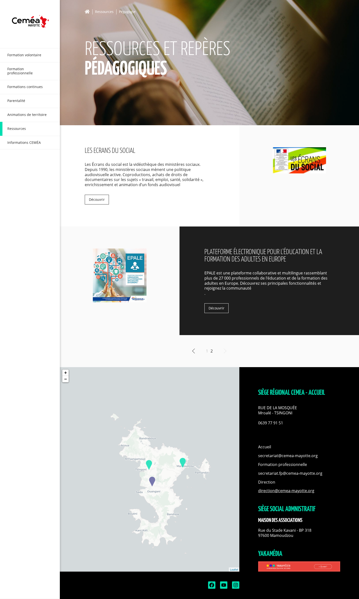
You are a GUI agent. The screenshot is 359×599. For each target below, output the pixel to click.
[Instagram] (235, 587)
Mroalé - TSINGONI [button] (275, 413)
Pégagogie (127, 12)
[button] (299, 417)
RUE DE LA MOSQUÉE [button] (278, 407)
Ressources (104, 12)
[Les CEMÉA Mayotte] (30, 24)
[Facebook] (211, 587)
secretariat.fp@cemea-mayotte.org (290, 473)
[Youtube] (223, 587)
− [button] (65, 379)
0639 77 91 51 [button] (270, 423)
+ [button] (65, 372)
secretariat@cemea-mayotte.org (288, 455)
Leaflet (234, 569)
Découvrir (97, 199)
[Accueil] (88, 11)
